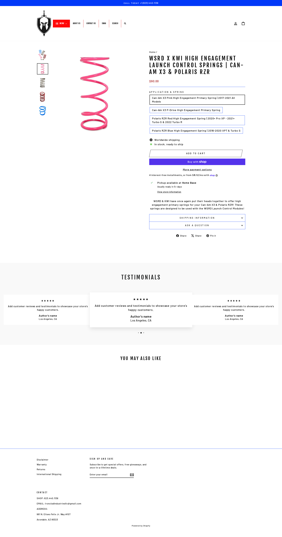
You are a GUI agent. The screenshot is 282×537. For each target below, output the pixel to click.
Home (152, 52)
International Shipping (49, 474)
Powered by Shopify (141, 526)
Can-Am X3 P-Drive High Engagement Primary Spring (186, 110)
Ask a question (197, 225)
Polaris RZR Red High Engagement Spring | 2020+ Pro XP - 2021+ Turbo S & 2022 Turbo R (193, 120)
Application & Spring (166, 92)
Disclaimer (42, 459)
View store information (169, 192)
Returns (41, 469)
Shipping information (197, 218)
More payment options (197, 169)
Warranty (42, 464)
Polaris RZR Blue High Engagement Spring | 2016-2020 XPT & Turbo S (196, 130)
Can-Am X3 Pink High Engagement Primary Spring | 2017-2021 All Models (193, 99)
